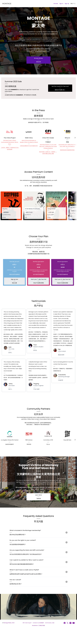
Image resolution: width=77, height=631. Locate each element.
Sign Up (67, 3)
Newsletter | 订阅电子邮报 (38, 625)
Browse (56, 3)
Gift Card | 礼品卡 (27, 623)
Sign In (61, 3)
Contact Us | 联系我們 (38, 623)
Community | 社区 (49, 623)
